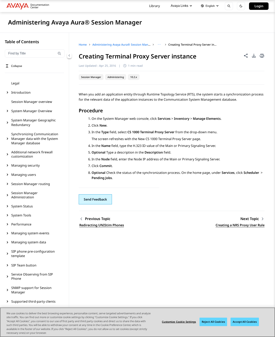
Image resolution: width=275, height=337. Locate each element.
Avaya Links (179, 5)
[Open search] (229, 6)
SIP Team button (23, 265)
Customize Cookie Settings (179, 322)
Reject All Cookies (213, 322)
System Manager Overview (31, 111)
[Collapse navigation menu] (69, 55)
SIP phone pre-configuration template (33, 253)
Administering (116, 77)
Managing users (23, 174)
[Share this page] (245, 55)
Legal (15, 83)
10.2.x (133, 77)
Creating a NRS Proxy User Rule (240, 225)
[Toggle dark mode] (241, 6)
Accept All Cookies (245, 322)
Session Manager (91, 77)
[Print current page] (261, 56)
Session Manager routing (30, 184)
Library (154, 6)
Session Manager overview (31, 101)
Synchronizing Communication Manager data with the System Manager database (34, 138)
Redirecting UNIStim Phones (101, 225)
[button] (95, 199)
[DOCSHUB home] (28, 6)
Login (258, 6)
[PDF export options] (253, 55)
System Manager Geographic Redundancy (33, 122)
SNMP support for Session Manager (31, 290)
